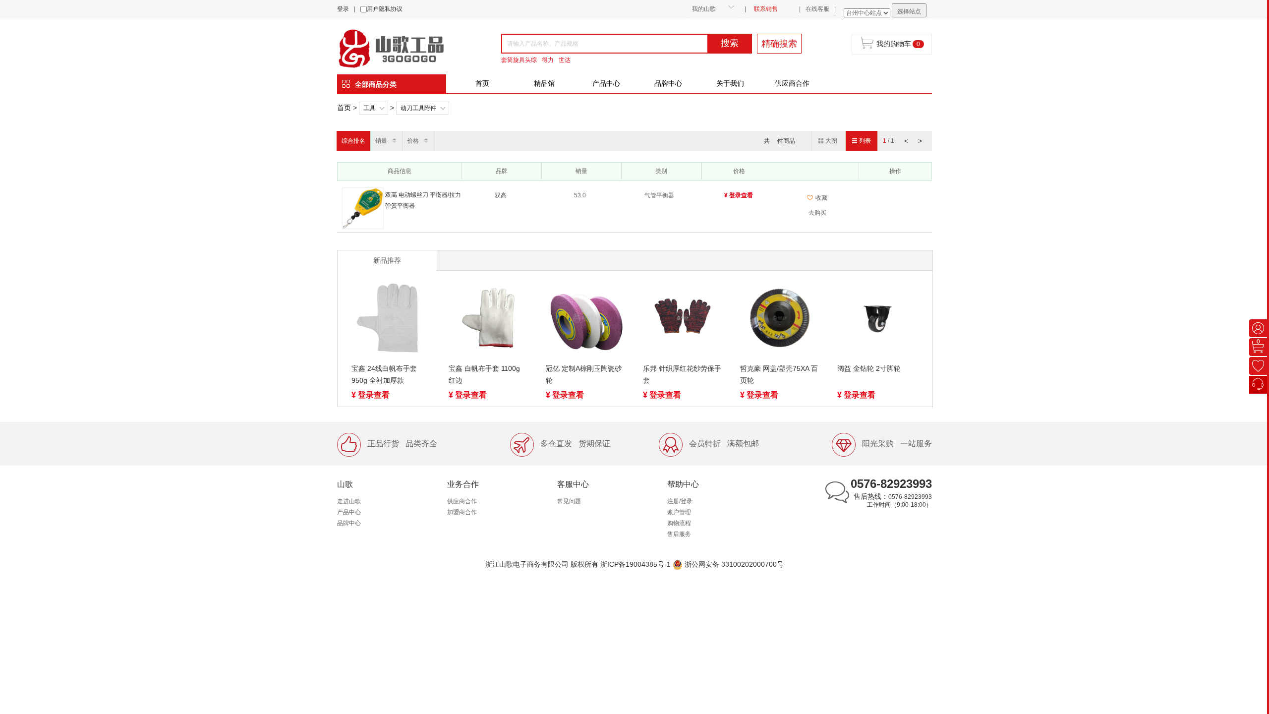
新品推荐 (387, 260)
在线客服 (817, 8)
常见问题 (569, 501)
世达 (565, 60)
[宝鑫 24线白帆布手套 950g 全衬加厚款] (391, 319)
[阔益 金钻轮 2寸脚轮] (877, 319)
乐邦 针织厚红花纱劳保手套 (682, 374)
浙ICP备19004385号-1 (635, 564)
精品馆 (544, 83)
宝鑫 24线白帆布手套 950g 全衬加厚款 (384, 374)
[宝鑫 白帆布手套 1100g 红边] (488, 319)
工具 (369, 108)
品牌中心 (668, 83)
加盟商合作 (462, 512)
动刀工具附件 (418, 108)
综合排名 (353, 140)
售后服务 (679, 534)
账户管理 (679, 512)
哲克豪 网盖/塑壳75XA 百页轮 (779, 374)
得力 (548, 60)
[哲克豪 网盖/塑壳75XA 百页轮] (779, 319)
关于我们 (730, 83)
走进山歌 (349, 501)
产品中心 (606, 83)
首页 (482, 83)
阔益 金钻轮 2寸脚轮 (869, 368)
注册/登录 (679, 501)
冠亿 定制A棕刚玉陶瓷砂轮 (584, 374)
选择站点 (909, 11)
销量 (381, 140)
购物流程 (679, 523)
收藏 (821, 197)
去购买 (817, 212)
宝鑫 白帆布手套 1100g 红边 (484, 374)
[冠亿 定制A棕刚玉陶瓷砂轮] (585, 319)
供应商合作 (792, 83)
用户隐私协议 (385, 8)
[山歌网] (402, 47)
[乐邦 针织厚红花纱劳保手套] (682, 319)
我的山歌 (704, 8)
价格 (413, 140)
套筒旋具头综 (519, 60)
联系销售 (766, 8)
